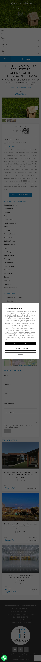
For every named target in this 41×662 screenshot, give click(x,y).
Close (20, 354)
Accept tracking (20, 343)
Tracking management (20, 348)
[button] (4, 658)
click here (19, 339)
